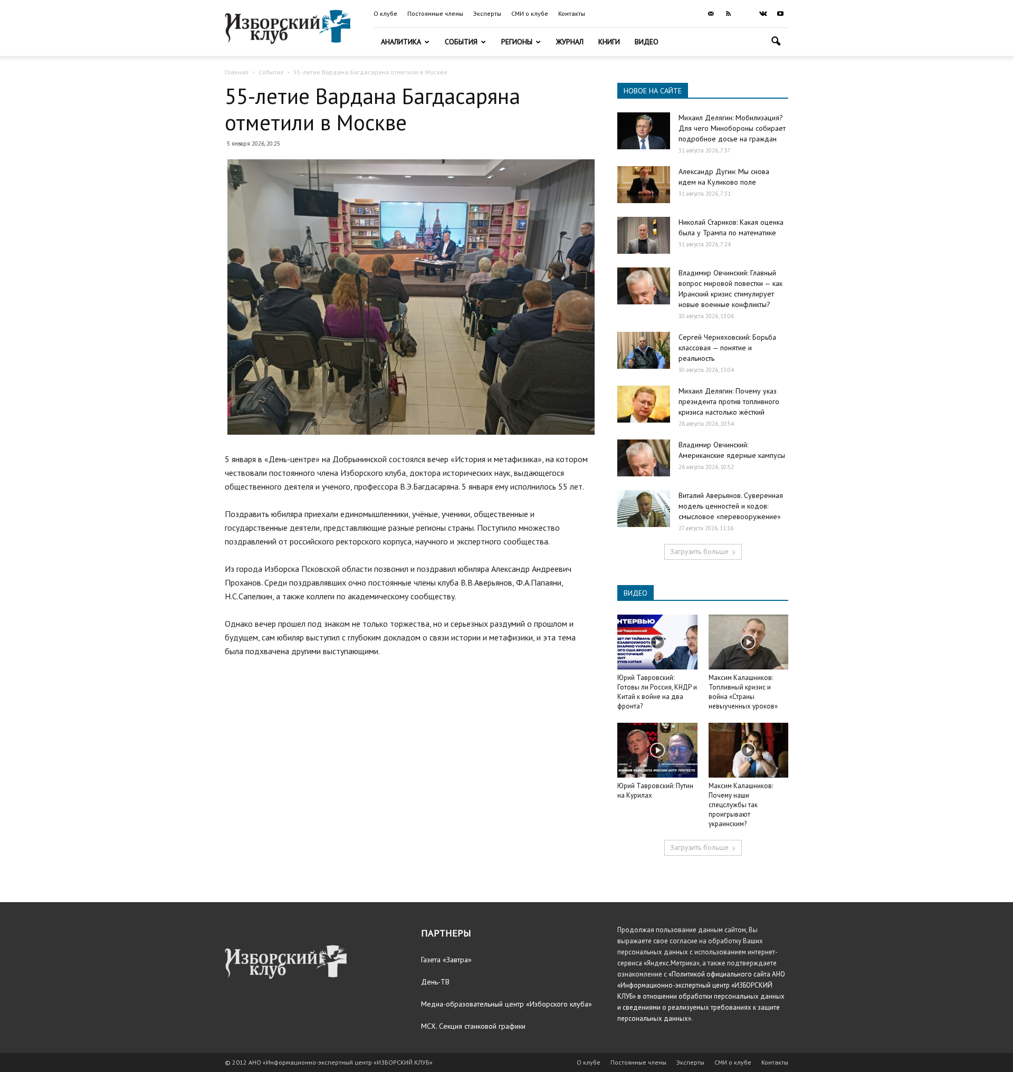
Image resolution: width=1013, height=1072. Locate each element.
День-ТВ (435, 982)
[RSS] (728, 13)
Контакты (571, 13)
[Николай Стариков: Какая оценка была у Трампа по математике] (643, 235)
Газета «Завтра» (446, 959)
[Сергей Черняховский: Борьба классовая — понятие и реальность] (643, 350)
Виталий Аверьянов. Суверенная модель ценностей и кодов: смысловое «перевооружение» (730, 506)
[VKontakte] (763, 13)
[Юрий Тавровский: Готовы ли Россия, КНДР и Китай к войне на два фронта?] (657, 642)
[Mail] (711, 13)
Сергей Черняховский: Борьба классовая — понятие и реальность (727, 347)
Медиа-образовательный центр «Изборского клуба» (506, 1004)
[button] (775, 42)
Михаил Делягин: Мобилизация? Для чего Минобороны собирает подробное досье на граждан (732, 128)
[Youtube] (780, 13)
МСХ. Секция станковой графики (473, 1026)
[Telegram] (745, 13)
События (461, 41)
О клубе (385, 13)
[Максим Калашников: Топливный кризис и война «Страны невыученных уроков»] (749, 642)
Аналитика (401, 41)
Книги (609, 41)
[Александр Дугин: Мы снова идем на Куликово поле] (643, 184)
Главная (237, 72)
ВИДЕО (635, 593)
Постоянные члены (435, 13)
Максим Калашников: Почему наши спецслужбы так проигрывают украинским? (741, 804)
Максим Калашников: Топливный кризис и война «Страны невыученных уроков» (743, 692)
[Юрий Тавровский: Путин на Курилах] (657, 750)
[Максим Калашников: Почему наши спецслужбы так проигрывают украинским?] (749, 750)
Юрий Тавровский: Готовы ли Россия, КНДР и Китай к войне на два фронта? (657, 692)
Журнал (570, 41)
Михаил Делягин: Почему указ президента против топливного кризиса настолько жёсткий (728, 401)
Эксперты (487, 13)
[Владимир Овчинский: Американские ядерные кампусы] (643, 457)
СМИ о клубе (529, 13)
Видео (646, 41)
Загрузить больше (699, 551)
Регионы (516, 41)
